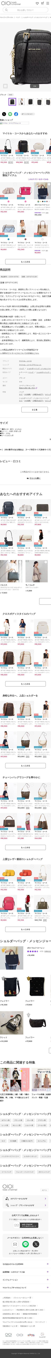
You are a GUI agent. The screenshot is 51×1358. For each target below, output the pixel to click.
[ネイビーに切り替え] (45, 201)
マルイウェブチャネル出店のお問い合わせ (17, 1322)
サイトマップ (40, 1322)
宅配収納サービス (26, 1326)
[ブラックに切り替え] (42, 201)
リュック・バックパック (24, 1172)
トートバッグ (6, 1172)
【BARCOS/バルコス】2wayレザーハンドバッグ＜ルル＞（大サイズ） (11, 587)
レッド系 (5, 1125)
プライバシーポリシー (21, 1298)
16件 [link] (47, 212)
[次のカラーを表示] (49, 201)
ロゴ (21, 394)
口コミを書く (35, 478)
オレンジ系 (17, 1125)
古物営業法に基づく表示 (11, 1314)
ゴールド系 (42, 1125)
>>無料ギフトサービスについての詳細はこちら (19, 353)
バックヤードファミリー (10, 1156)
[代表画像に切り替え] (38, 201)
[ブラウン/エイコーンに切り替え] (25, 239)
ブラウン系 (42, 1120)
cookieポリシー (8, 1310)
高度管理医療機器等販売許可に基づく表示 (17, 1318)
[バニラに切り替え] (42, 239)
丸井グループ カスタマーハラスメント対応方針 (19, 1306)
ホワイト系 (6, 1120)
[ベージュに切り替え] (40, 201)
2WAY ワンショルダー (32, 586)
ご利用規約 (6, 1298)
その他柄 (27, 394)
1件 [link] (46, 250)
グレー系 (30, 1120)
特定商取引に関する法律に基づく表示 (30, 1310)
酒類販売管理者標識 (30, 1314)
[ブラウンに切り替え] (47, 201)
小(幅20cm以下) (38, 394)
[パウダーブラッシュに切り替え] (8, 201)
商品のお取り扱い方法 (27, 388)
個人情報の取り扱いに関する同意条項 (16, 1302)
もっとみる (25, 262)
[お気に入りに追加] (13, 140)
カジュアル (42, 1141)
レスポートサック (30, 1156)
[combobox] (25, 9)
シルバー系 (29, 1125)
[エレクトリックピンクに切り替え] (25, 201)
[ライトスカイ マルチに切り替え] (8, 239)
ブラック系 (18, 1120)
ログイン (44, 1190)
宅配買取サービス (9, 1326)
